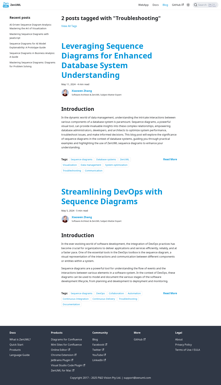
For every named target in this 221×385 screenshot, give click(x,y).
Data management (91, 165)
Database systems (106, 159)
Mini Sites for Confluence (66, 344)
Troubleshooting (72, 170)
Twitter (96, 350)
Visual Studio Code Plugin (66, 365)
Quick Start (16, 344)
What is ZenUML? (20, 339)
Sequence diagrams (81, 159)
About (179, 339)
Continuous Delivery (104, 298)
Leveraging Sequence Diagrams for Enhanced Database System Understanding (106, 60)
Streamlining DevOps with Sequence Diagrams (112, 196)
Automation (134, 293)
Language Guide (20, 355)
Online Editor (59, 350)
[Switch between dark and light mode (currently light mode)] (188, 4)
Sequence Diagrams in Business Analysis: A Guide (32, 55)
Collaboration (116, 293)
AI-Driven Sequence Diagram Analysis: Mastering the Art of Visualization (31, 26)
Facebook (98, 344)
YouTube (97, 355)
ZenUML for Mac (61, 370)
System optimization (116, 165)
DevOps (100, 293)
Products (15, 350)
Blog (165, 5)
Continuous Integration (76, 298)
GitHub (176, 5)
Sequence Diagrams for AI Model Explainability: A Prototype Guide (28, 45)
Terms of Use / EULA (187, 350)
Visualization (70, 165)
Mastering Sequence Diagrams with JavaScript (29, 36)
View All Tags (69, 26)
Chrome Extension (62, 355)
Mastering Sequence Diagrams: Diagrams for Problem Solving (32, 64)
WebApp (143, 5)
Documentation (71, 304)
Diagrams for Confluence (66, 339)
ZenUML (124, 159)
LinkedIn (97, 360)
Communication (93, 170)
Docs (156, 5)
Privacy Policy (183, 344)
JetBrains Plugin (60, 360)
